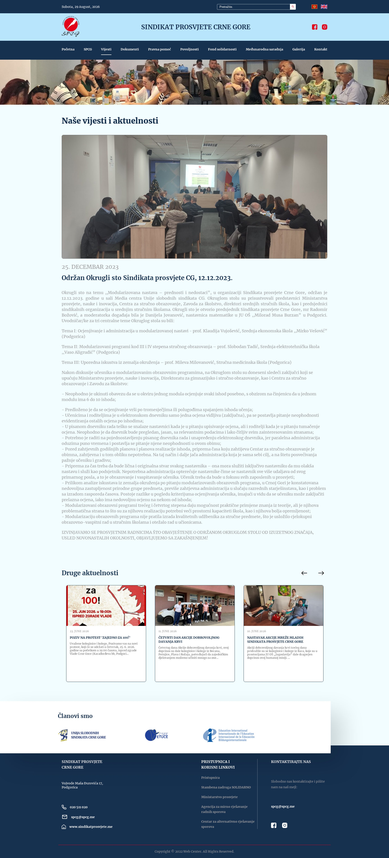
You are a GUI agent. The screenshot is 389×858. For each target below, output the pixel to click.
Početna (68, 49)
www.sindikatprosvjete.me (91, 827)
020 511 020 (79, 807)
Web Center (192, 851)
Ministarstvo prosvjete (219, 797)
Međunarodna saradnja (264, 49)
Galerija (298, 49)
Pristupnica (210, 778)
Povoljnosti (189, 49)
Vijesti (106, 49)
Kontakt (320, 49)
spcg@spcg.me (83, 817)
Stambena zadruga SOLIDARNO (226, 787)
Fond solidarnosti (222, 49)
